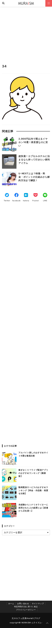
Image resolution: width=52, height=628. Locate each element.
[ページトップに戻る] (47, 623)
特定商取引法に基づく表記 (26, 606)
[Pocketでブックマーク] (35, 195)
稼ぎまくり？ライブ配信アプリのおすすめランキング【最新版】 (33, 473)
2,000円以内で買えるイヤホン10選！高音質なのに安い (33, 142)
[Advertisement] (26, 34)
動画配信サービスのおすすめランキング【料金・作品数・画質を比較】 (33, 490)
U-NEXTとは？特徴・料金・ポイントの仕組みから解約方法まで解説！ (34, 177)
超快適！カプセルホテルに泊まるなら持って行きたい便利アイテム (34, 159)
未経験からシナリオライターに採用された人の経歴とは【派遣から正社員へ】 (33, 507)
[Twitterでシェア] (7, 195)
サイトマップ (38, 603)
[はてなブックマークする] (26, 195)
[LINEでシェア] (45, 195)
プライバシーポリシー (26, 610)
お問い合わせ (23, 603)
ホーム (11, 603)
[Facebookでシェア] (16, 195)
